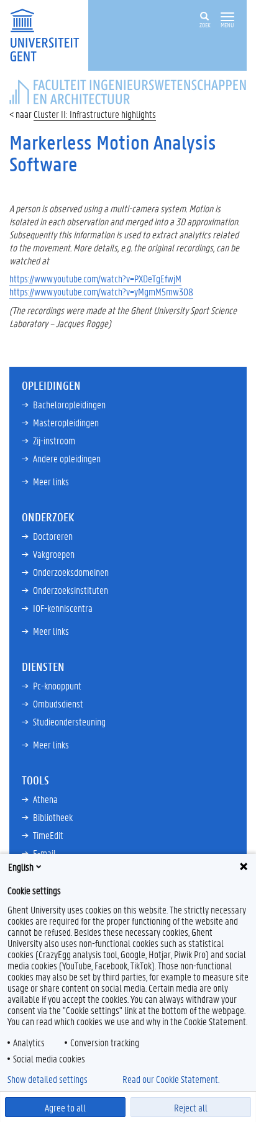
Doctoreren (53, 535)
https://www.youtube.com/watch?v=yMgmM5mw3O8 (101, 291)
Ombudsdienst (58, 703)
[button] (227, 17)
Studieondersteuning (69, 721)
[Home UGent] (48, 33)
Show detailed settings (47, 1079)
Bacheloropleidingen (69, 404)
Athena (45, 799)
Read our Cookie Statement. (170, 1079)
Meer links (51, 481)
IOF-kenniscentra (63, 607)
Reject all (191, 1107)
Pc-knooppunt (57, 685)
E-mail (44, 852)
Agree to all (65, 1107)
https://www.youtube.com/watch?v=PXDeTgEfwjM (95, 278)
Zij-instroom (54, 440)
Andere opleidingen (67, 458)
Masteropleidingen (66, 422)
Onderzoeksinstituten (70, 589)
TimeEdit (48, 835)
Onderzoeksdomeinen (71, 571)
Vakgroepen (54, 553)
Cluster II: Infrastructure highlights (95, 113)
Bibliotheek (53, 817)
